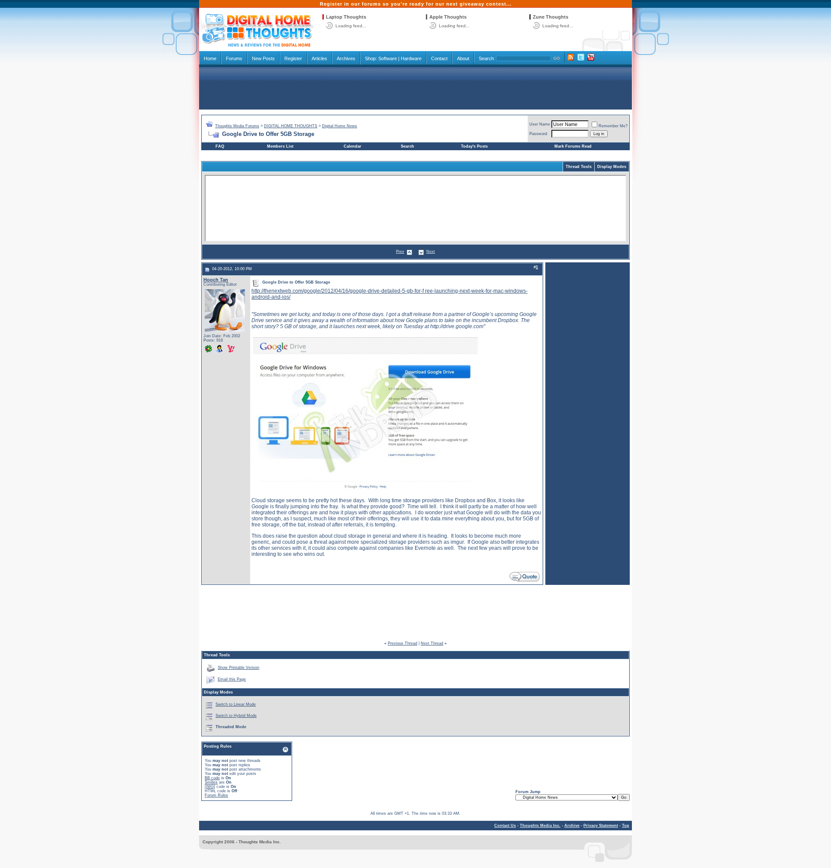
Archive (572, 825)
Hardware (411, 58)
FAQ (220, 146)
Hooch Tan (215, 279)
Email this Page (232, 679)
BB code (212, 778)
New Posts (263, 58)
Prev (400, 251)
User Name (539, 124)
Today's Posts (474, 146)
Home (210, 58)
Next (430, 251)
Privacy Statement (600, 825)
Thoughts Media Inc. (540, 825)
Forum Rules (216, 795)
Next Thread (432, 643)
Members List (280, 146)
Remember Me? (613, 126)
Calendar (352, 146)
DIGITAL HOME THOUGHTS (290, 126)
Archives (346, 58)
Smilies (211, 782)
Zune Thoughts (550, 16)
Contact (439, 58)
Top (625, 825)
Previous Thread (402, 643)
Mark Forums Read (573, 146)
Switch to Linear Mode (236, 704)
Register (293, 58)
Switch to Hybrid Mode (236, 715)
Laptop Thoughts (346, 16)
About (463, 58)
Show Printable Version (238, 667)
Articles (319, 58)
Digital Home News (339, 126)
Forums (234, 58)
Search (486, 58)
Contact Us (505, 825)
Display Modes (611, 167)
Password (538, 134)
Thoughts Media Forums (237, 126)
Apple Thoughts (448, 16)
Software (387, 58)
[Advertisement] (415, 87)
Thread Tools (579, 167)
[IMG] (210, 786)
